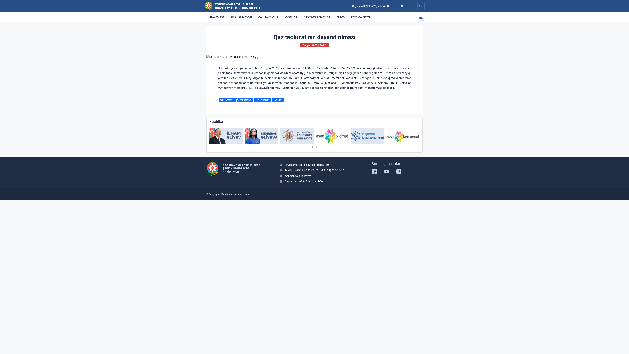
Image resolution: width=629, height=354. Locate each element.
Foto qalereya (360, 17)
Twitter (228, 100)
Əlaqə (341, 17)
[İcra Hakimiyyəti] (208, 6)
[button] (312, 147)
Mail (280, 100)
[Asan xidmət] (332, 136)
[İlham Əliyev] (226, 136)
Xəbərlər (291, 17)
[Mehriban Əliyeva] (261, 136)
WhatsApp (245, 100)
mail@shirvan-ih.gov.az (298, 175)
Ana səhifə (217, 17)
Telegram (264, 100)
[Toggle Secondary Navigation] (421, 17)
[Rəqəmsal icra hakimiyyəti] (367, 136)
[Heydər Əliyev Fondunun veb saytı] (297, 136)
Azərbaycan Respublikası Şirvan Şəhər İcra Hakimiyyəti (237, 6)
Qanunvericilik (268, 17)
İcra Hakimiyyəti (241, 17)
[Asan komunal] (403, 136)
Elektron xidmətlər (317, 17)
